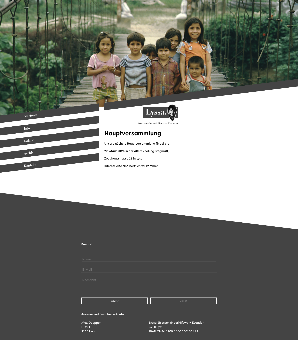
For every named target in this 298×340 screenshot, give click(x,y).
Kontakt (30, 165)
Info (27, 128)
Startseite (30, 115)
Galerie (29, 141)
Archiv (29, 153)
